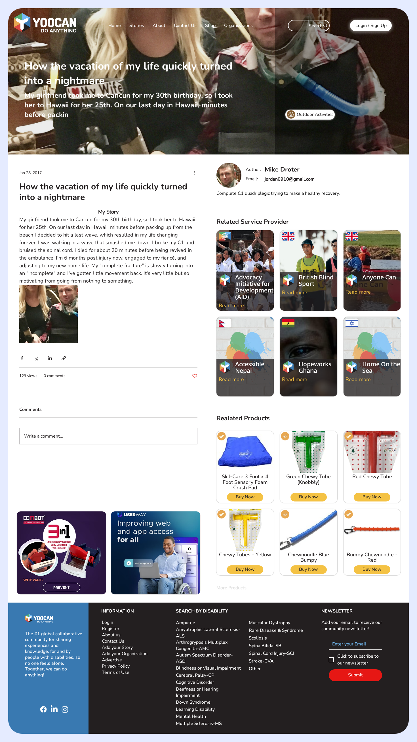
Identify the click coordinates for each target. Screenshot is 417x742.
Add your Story (118, 647)
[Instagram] (65, 709)
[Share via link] (63, 358)
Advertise (112, 660)
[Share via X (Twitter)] (36, 358)
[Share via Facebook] (22, 358)
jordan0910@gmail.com (290, 179)
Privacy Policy (116, 666)
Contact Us (113, 641)
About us (111, 635)
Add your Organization (125, 654)
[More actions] (194, 173)
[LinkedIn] (54, 709)
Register (110, 629)
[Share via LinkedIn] (49, 358)
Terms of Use (116, 672)
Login (107, 622)
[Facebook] (43, 709)
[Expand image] (48, 314)
